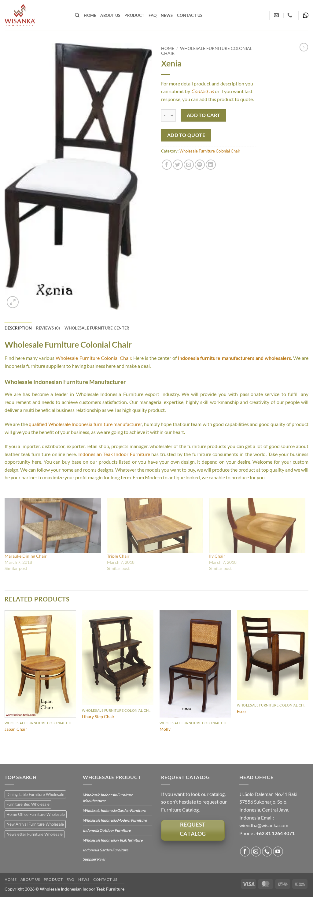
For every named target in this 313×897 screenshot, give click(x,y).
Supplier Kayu (94, 859)
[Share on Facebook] (167, 165)
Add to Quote (186, 135)
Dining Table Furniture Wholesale (35, 794)
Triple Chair (118, 556)
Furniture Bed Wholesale (28, 804)
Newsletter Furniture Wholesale (34, 834)
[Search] (77, 15)
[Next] (308, 686)
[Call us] (267, 851)
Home (90, 15)
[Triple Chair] (155, 525)
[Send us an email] (256, 851)
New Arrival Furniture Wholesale (35, 824)
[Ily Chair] (257, 525)
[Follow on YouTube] (278, 851)
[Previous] (4, 686)
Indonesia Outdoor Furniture (107, 830)
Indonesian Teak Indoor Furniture (114, 454)
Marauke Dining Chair (26, 556)
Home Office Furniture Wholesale (35, 814)
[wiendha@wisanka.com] (277, 15)
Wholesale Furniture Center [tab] (97, 328)
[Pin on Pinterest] (200, 165)
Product (134, 15)
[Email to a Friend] (189, 165)
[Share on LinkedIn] (211, 165)
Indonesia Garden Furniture (105, 850)
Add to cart (203, 115)
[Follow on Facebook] (245, 851)
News (167, 15)
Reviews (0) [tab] (48, 328)
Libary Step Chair (98, 716)
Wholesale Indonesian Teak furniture (112, 840)
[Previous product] (304, 47)
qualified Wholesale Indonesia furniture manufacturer (85, 424)
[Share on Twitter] (178, 165)
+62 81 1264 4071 (275, 833)
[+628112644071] (290, 15)
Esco (241, 711)
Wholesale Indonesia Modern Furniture (115, 820)
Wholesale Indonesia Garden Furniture (114, 810)
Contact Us (190, 15)
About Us (110, 15)
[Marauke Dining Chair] (53, 525)
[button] (13, 302)
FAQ (152, 15)
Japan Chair (16, 729)
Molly (165, 729)
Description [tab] (18, 328)
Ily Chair (217, 556)
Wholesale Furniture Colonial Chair (209, 151)
